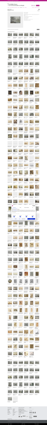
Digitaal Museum (14, 412)
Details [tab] (20, 207)
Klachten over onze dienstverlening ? (25, 422)
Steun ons (14, 414)
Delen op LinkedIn (38, 10)
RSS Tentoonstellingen (30, 416)
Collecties (21, 7)
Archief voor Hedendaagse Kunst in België (15, 411)
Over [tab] (32, 207)
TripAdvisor (35, 413)
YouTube (31, 413)
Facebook (30, 413)
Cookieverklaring (38, 422)
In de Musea (9, 411)
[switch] (20, 216)
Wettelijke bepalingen (34, 422)
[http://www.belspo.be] (19, 417)
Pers (13, 415)
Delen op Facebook (37, 10)
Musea (23, 7)
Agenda (18, 7)
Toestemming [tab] (14, 207)
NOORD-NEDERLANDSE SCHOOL (11, 31)
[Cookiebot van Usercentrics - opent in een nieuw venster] (32, 205)
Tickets (38, 5)
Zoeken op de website (15, 1)
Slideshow (38, 29)
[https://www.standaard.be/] (27, 416)
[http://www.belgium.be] (21, 417)
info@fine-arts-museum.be (24, 419)
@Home (38, 7)
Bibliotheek (14, 409)
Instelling (26, 7)
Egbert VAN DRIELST (28, 19)
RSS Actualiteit (30, 417)
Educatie (33, 7)
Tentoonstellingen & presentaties (13, 7)
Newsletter (35, 416)
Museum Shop (9, 412)
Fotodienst (14, 410)
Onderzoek (35, 7)
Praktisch (8, 7)
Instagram (33, 413)
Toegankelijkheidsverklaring (30, 422)
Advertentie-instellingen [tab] (26, 207)
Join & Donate (34, 5)
